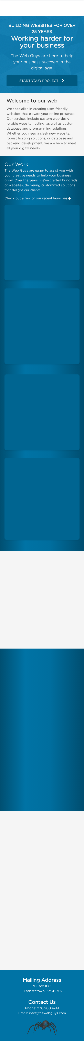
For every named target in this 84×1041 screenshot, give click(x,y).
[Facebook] (27, 845)
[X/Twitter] (36, 845)
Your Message (13, 913)
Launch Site (39, 241)
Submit (13, 966)
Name (7, 881)
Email (6, 897)
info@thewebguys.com (47, 1013)
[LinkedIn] (56, 845)
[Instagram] (46, 845)
